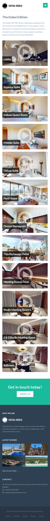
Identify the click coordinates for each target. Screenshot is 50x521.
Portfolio (16, 516)
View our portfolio (9, 471)
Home (8, 516)
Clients (25, 516)
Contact (41, 516)
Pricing (33, 516)
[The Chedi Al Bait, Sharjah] (36, 449)
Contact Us (25, 394)
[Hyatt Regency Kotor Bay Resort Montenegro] (13, 461)
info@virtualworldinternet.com (15, 492)
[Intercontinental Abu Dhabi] (13, 449)
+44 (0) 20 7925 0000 (12, 490)
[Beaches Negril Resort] (36, 461)
